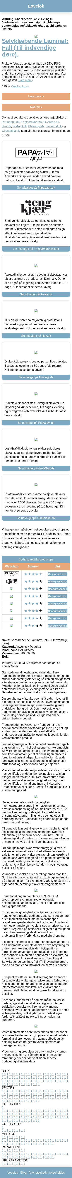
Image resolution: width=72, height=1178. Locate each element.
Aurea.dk (53, 121)
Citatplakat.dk (11, 130)
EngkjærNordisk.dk (33, 121)
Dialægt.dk (20, 126)
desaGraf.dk (54, 126)
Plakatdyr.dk (36, 126)
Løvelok (36, 6)
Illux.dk (6, 126)
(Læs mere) (25, 80)
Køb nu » (36, 107)
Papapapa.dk (10, 121)
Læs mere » (36, 96)
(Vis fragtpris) (20, 86)
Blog (23, 1172)
